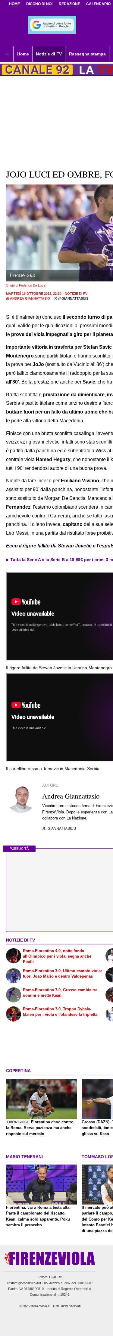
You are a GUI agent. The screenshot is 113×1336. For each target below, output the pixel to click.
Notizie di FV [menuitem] (49, 54)
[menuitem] (7, 54)
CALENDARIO (98, 4)
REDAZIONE (69, 4)
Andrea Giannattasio (30, 298)
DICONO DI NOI (39, 4)
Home (14, 4)
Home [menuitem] (23, 54)
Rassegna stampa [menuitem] (87, 54)
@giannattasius (72, 298)
